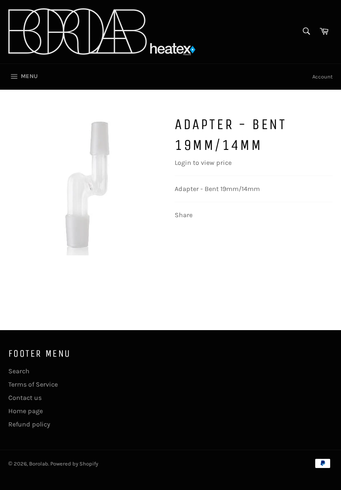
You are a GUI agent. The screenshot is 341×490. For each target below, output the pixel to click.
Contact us (25, 398)
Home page (25, 411)
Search (19, 371)
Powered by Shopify (74, 464)
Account (322, 77)
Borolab (38, 464)
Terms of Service (33, 384)
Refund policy (29, 424)
